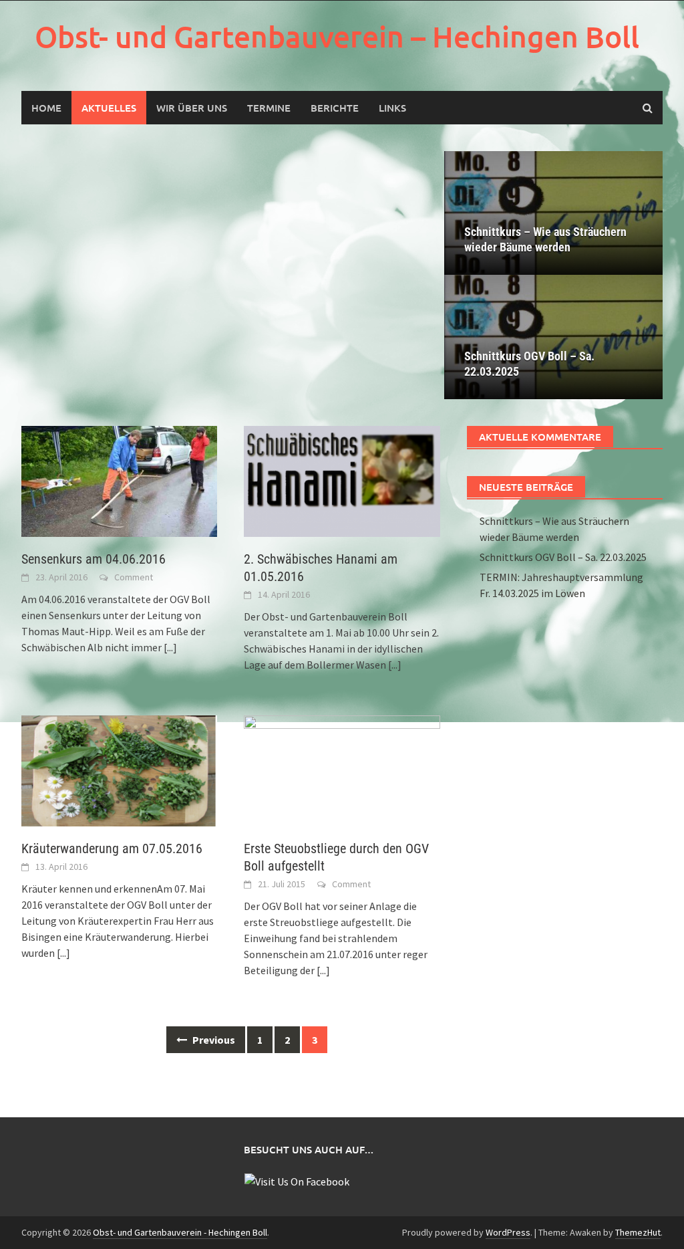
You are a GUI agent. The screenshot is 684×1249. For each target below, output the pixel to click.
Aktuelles (108, 107)
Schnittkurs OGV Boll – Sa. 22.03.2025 (529, 363)
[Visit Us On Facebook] (296, 1180)
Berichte (335, 107)
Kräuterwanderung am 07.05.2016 (111, 848)
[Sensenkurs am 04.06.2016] (119, 480)
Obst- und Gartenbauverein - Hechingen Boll (180, 1232)
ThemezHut (638, 1232)
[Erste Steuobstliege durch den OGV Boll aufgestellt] (342, 769)
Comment (133, 577)
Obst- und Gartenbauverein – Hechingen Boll (337, 36)
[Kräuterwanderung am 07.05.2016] (119, 769)
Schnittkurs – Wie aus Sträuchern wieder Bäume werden (545, 239)
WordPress (508, 1232)
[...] (170, 647)
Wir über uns (191, 107)
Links (392, 107)
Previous (212, 1039)
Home (46, 107)
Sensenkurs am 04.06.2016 (93, 559)
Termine (269, 107)
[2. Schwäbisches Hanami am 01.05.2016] (342, 480)
